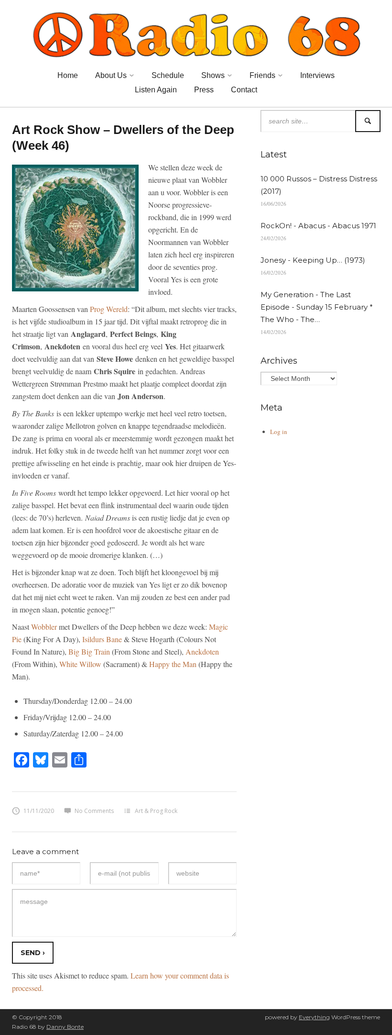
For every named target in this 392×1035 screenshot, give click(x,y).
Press (204, 90)
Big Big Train (89, 651)
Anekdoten (202, 651)
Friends (262, 75)
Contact (244, 90)
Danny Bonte (65, 1026)
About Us (111, 75)
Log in (278, 431)
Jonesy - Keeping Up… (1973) (313, 260)
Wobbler (44, 627)
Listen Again (156, 90)
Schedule (168, 75)
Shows (213, 75)
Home (67, 75)
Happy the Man (172, 664)
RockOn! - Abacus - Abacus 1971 (318, 225)
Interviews (317, 75)
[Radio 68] (196, 33)
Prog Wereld (109, 309)
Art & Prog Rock (156, 811)
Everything (314, 1017)
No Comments (94, 811)
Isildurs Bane (102, 639)
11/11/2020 (38, 811)
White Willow (80, 664)
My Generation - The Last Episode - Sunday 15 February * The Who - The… (317, 307)
